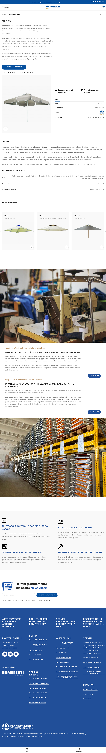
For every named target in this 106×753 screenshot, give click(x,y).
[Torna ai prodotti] (100, 15)
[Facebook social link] (88, 117)
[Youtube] (16, 654)
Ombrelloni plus (14, 15)
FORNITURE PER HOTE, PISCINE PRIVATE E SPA (38, 621)
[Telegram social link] (103, 117)
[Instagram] (10, 654)
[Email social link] (93, 117)
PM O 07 (77, 215)
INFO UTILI (89, 685)
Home (4, 15)
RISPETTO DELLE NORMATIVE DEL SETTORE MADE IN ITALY (93, 623)
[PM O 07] (88, 231)
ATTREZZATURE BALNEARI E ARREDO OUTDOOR (11, 623)
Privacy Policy (88, 694)
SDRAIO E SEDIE (33, 673)
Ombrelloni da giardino (47, 218)
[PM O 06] (53, 231)
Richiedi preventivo (14, 67)
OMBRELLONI (63, 638)
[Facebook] (4, 654)
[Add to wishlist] (31, 247)
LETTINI (33, 635)
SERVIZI (87, 638)
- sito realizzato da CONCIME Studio (29, 736)
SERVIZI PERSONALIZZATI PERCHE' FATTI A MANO (66, 623)
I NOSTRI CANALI (12, 638)
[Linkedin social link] (98, 117)
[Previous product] (98, 15)
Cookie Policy (87, 699)
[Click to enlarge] (5, 129)
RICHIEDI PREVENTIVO (97, 2)
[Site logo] (53, 7)
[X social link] (90, 117)
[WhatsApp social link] (101, 117)
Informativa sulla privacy (42, 600)
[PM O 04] (18, 231)
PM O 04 (7, 215)
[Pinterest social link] (96, 117)
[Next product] (103, 15)
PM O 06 (42, 215)
